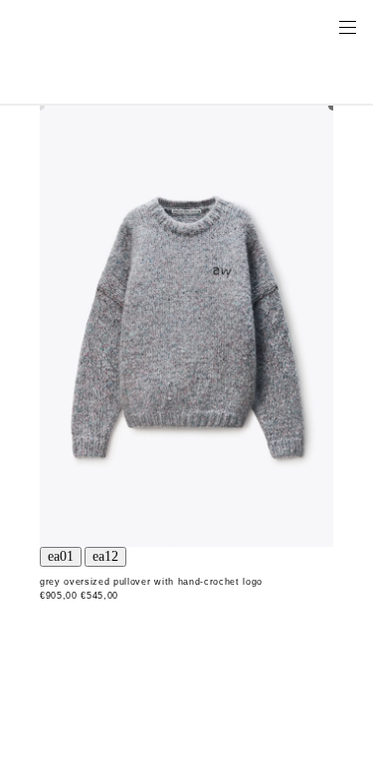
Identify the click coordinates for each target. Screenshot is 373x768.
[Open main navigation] (347, 26)
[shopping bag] (319, 26)
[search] (284, 26)
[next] (105, 557)
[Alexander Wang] (99, 26)
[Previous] (61, 557)
